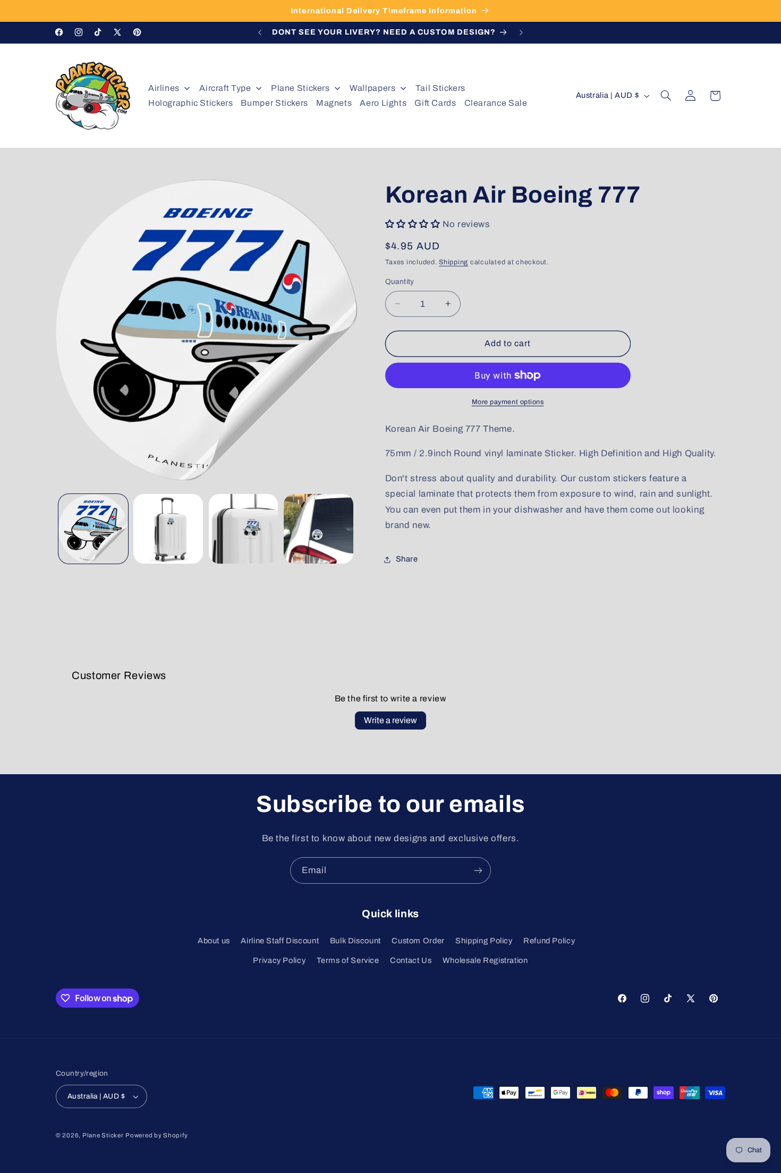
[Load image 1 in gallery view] (93, 529)
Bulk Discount (355, 940)
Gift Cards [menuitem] (435, 102)
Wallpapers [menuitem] (372, 88)
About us (214, 940)
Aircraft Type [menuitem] (225, 88)
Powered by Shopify (156, 1135)
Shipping (453, 262)
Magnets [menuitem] (334, 102)
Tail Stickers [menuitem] (440, 88)
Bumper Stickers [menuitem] (274, 102)
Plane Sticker (103, 1135)
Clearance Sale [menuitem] (496, 102)
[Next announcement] (521, 32)
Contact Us (410, 960)
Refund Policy (549, 940)
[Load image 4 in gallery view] (318, 529)
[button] (666, 95)
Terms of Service (348, 960)
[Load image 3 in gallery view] (243, 529)
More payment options (508, 402)
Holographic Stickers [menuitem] (190, 102)
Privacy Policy (279, 960)
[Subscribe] (478, 870)
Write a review (390, 720)
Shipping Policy (483, 940)
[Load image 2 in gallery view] (168, 529)
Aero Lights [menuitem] (383, 102)
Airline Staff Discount (280, 940)
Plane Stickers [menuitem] (300, 88)
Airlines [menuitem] (164, 88)
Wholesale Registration (485, 960)
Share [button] (407, 559)
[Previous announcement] (259, 32)
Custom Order (418, 940)
